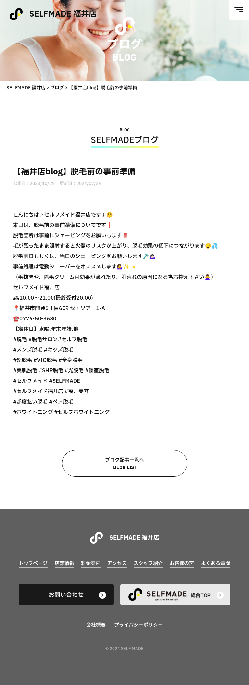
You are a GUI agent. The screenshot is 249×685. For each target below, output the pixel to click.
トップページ (33, 563)
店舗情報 (64, 563)
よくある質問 (215, 563)
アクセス (117, 563)
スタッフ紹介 (148, 563)
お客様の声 (182, 563)
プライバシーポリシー (138, 625)
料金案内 (91, 563)
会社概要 (96, 625)
